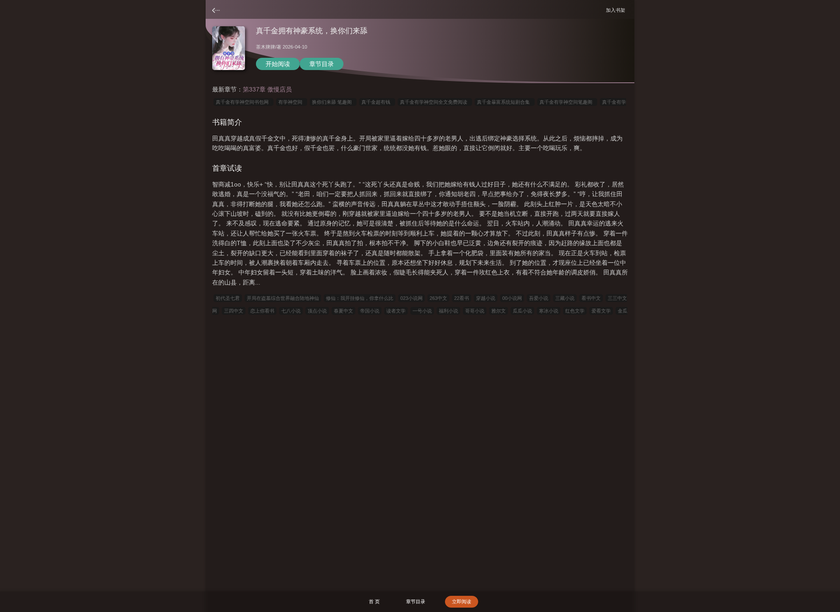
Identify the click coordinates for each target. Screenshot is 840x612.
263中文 (438, 298)
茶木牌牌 (265, 46)
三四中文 (233, 310)
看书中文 (591, 298)
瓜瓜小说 (522, 310)
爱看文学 (601, 310)
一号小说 (422, 310)
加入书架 (617, 9)
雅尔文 (498, 310)
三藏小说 (564, 298)
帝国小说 (369, 310)
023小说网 (411, 298)
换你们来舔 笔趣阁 (333, 102)
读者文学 (396, 310)
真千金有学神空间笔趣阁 (567, 102)
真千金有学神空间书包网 (243, 102)
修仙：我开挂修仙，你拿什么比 (359, 298)
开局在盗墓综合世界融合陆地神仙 (283, 298)
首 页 (374, 601)
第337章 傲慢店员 (267, 89)
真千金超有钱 (377, 102)
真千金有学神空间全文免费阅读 (435, 102)
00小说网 (512, 298)
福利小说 (448, 310)
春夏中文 (343, 310)
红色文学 (574, 310)
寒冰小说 (548, 310)
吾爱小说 (538, 298)
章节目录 (321, 63)
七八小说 (291, 310)
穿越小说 (485, 298)
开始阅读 (278, 63)
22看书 (461, 298)
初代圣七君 (228, 298)
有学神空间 (291, 102)
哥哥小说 (474, 310)
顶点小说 (317, 310)
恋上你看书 (262, 310)
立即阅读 (461, 601)
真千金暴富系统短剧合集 (504, 102)
